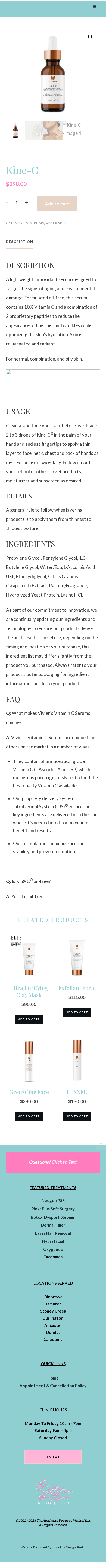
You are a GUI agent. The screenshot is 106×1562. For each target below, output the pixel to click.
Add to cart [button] (29, 1019)
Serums (37, 223)
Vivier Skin (56, 223)
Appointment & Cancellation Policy (53, 1385)
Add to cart (57, 204)
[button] (90, 37)
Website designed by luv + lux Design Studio (53, 1547)
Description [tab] (19, 241)
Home (53, 1378)
